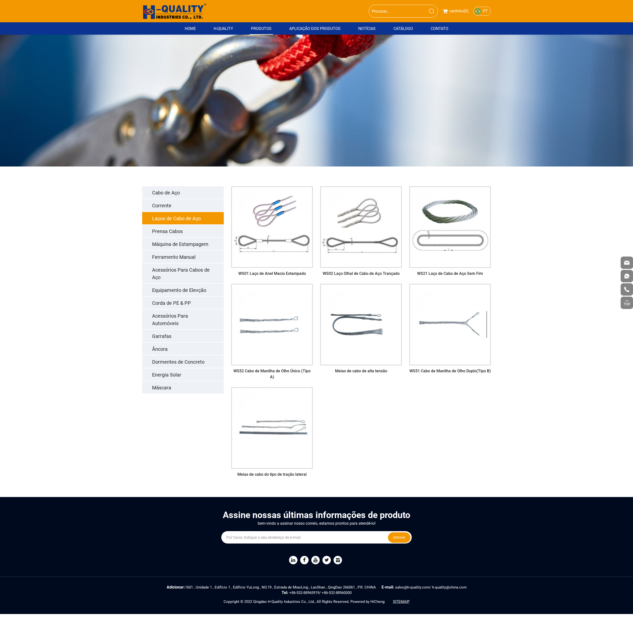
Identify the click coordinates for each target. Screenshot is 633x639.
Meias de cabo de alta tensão (361, 322)
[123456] (627, 276)
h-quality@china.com (449, 587)
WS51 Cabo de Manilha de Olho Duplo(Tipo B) (450, 325)
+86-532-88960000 (337, 592)
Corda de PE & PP (171, 303)
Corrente (161, 205)
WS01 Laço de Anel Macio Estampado (272, 225)
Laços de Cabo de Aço (176, 218)
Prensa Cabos (167, 231)
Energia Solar (166, 374)
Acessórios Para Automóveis (170, 319)
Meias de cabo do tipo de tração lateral (272, 425)
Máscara (161, 387)
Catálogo (403, 28)
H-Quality (223, 28)
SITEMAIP (401, 601)
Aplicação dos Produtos (314, 28)
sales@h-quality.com (412, 587)
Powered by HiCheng (367, 601)
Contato (439, 28)
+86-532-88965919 (304, 592)
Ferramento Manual (174, 257)
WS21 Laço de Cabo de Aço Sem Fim (450, 225)
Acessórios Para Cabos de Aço (181, 273)
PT (485, 10)
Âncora (160, 349)
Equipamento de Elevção (179, 290)
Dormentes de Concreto (178, 361)
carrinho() (459, 10)
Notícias (367, 28)
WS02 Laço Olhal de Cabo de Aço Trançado (361, 228)
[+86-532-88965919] (627, 289)
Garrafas (161, 336)
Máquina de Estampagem (180, 244)
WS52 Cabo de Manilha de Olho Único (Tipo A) (272, 325)
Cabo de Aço (166, 192)
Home (190, 28)
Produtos (261, 28)
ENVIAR (399, 537)
